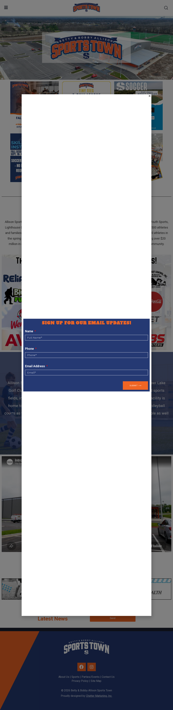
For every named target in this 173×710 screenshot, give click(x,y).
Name (29, 331)
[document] (86, 355)
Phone (29, 348)
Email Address (35, 366)
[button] (149, 96)
